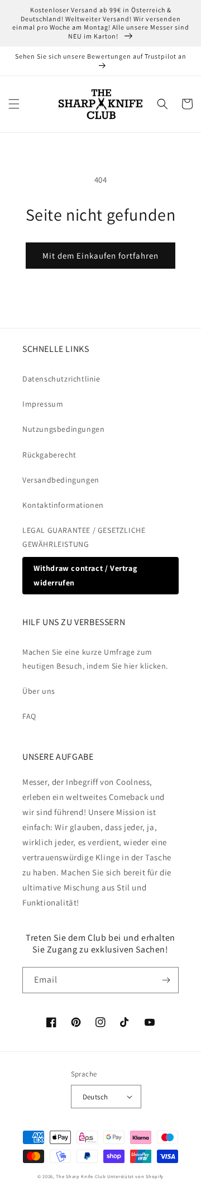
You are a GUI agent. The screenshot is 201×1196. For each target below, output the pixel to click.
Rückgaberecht (49, 455)
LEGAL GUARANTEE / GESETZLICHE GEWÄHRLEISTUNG (83, 537)
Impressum (42, 404)
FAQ (29, 716)
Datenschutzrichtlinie (61, 379)
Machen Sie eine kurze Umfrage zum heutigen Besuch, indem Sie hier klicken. (95, 659)
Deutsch (95, 1097)
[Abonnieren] (166, 980)
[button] (14, 104)
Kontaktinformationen (63, 505)
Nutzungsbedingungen (63, 429)
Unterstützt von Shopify (135, 1176)
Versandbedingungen (60, 480)
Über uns (38, 691)
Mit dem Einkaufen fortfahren (100, 255)
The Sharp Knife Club (81, 1176)
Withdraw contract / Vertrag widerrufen (85, 575)
